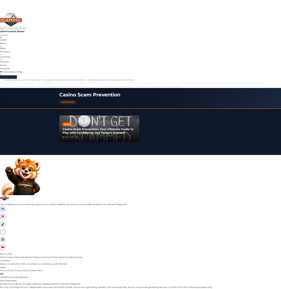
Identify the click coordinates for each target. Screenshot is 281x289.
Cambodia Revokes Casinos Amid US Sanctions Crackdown (200, 83)
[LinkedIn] (140, 239)
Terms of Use (7, 270)
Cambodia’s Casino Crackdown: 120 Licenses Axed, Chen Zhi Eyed (113, 83)
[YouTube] (140, 247)
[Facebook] (140, 209)
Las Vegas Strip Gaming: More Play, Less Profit (158, 83)
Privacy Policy (21, 270)
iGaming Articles (49, 257)
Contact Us (35, 264)
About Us (5, 264)
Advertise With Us (19, 264)
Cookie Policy (36, 270)
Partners (62, 264)
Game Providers (66, 257)
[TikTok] (140, 224)
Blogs (67, 124)
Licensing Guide (49, 264)
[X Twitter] (140, 232)
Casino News (13, 257)
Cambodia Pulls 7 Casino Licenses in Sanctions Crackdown (64, 83)
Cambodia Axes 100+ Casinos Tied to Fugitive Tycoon (20, 83)
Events (79, 257)
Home (3, 257)
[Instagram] (140, 216)
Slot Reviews (27, 257)
